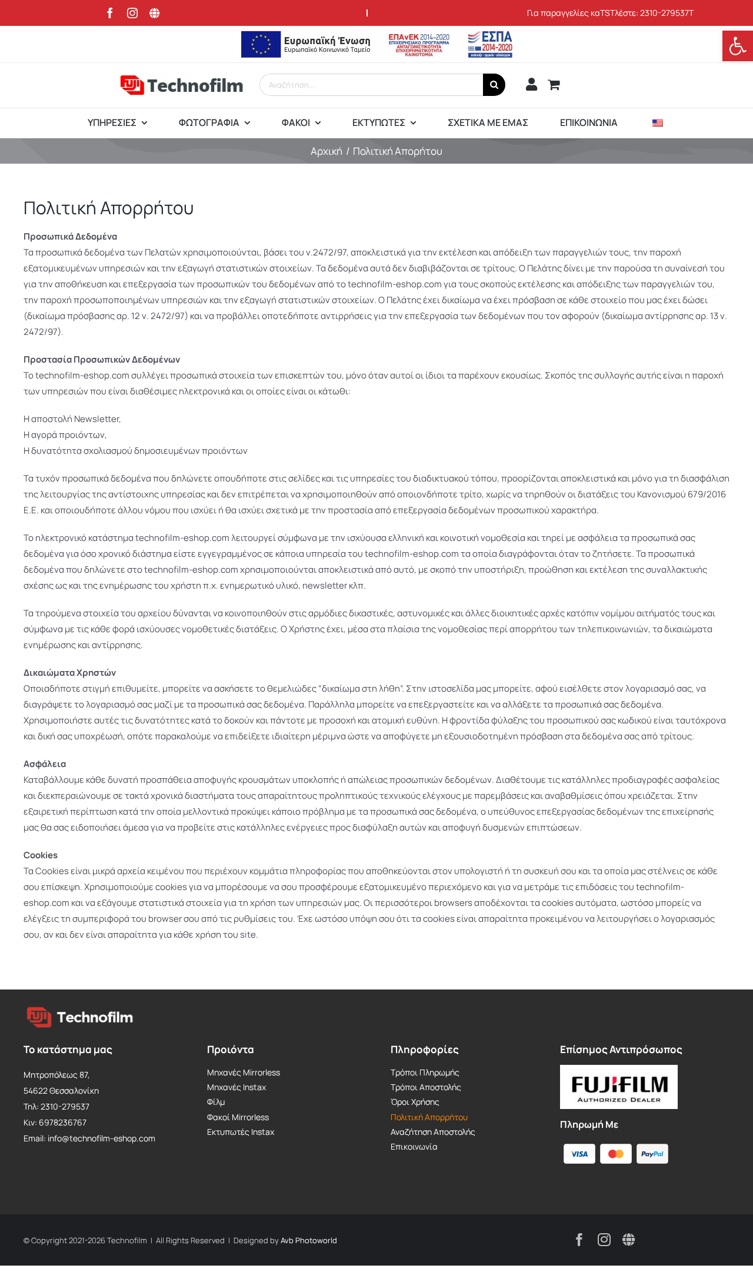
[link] (737, 46)
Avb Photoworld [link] (309, 1240)
